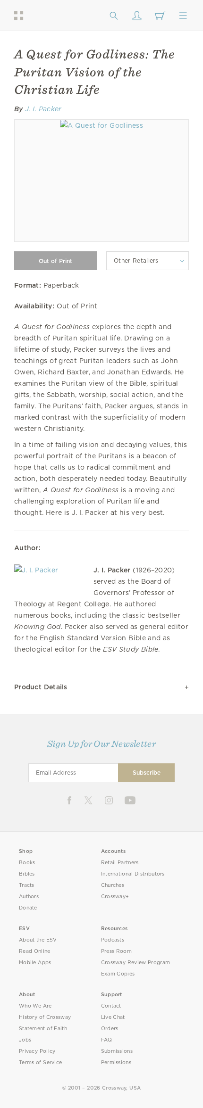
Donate (28, 908)
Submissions (117, 1051)
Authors (29, 896)
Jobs (25, 1040)
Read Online (35, 951)
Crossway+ (115, 896)
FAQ (106, 1040)
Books (27, 863)
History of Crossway (45, 1017)
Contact (111, 1006)
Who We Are (35, 1006)
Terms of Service (40, 1062)
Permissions (116, 1062)
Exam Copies (118, 974)
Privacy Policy (37, 1051)
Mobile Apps (35, 962)
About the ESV (38, 940)
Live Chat (113, 1017)
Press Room (116, 951)
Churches (112, 885)
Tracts (26, 885)
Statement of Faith (43, 1028)
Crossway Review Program (135, 962)
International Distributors (133, 874)
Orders (109, 1028)
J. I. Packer (43, 109)
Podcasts (112, 940)
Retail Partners (120, 863)
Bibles (27, 874)
